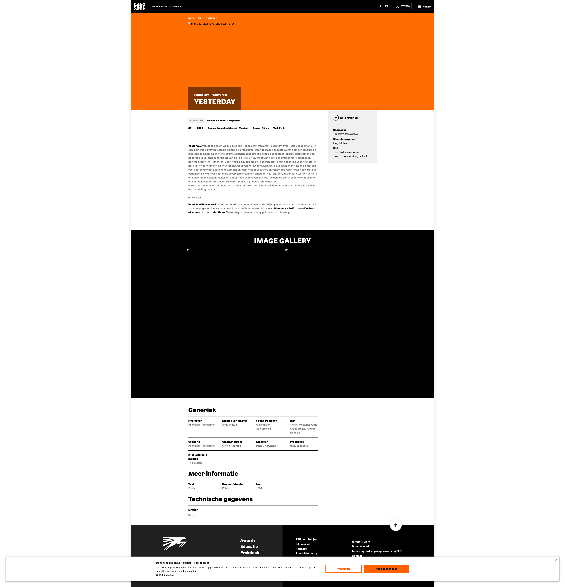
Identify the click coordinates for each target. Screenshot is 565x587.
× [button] (556, 560)
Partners (301, 548)
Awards (248, 540)
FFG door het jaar (307, 539)
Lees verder (189, 571)
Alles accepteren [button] (386, 568)
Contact (357, 555)
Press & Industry (306, 553)
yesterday (211, 17)
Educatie (249, 546)
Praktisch (249, 552)
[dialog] (282, 569)
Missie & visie (361, 541)
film (200, 17)
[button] (238, 575)
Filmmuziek (303, 544)
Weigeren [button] (343, 568)
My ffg (405, 6)
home (191, 17)
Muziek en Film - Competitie (223, 120)
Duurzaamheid (361, 546)
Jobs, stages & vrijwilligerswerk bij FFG (377, 551)
